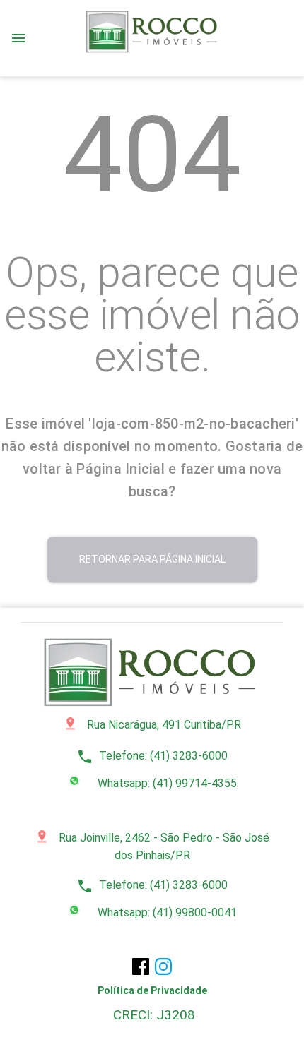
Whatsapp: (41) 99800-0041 (166, 912)
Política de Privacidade (152, 990)
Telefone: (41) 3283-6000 (152, 755)
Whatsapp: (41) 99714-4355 (166, 783)
